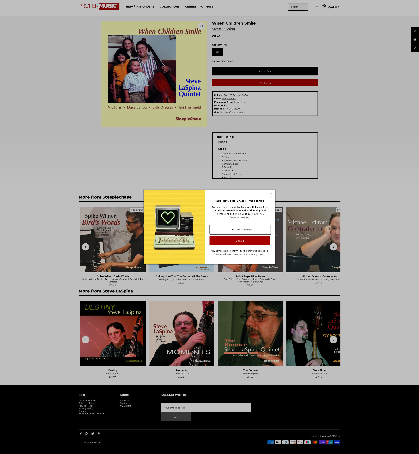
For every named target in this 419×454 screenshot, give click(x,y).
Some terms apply (240, 217)
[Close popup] (271, 194)
